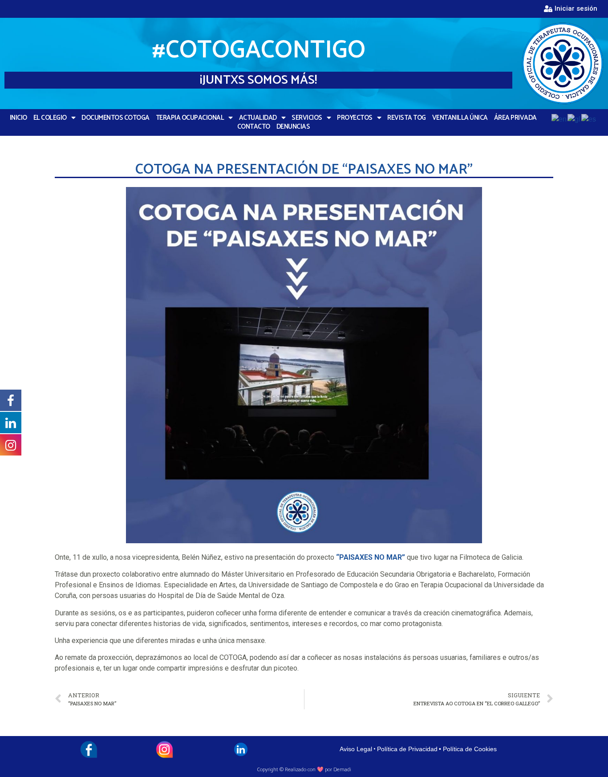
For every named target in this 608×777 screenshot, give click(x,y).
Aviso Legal (356, 749)
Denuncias (293, 126)
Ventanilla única (460, 118)
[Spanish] (589, 118)
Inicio (18, 118)
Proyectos (355, 118)
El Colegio (50, 118)
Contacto (253, 126)
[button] (570, 9)
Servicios (307, 118)
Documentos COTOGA (115, 118)
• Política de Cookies (468, 749)
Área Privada (515, 118)
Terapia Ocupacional (190, 118)
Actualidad (258, 118)
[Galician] (574, 118)
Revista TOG (406, 118)
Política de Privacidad (407, 749)
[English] (559, 118)
